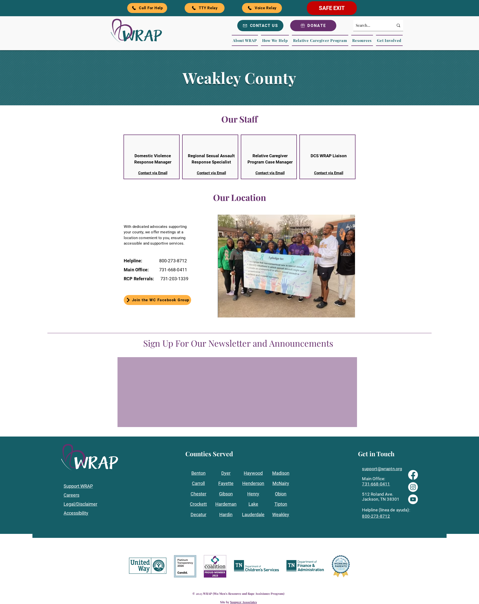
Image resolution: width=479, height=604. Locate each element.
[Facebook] (413, 475)
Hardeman (226, 504)
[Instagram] (413, 487)
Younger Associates (243, 602)
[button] (245, 40)
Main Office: (373, 478)
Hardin (226, 514)
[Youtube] (413, 499)
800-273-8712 (376, 516)
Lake (253, 504)
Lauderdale (253, 514)
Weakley (280, 514)
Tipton (280, 504)
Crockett (198, 504)
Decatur (198, 514)
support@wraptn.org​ (382, 468)
